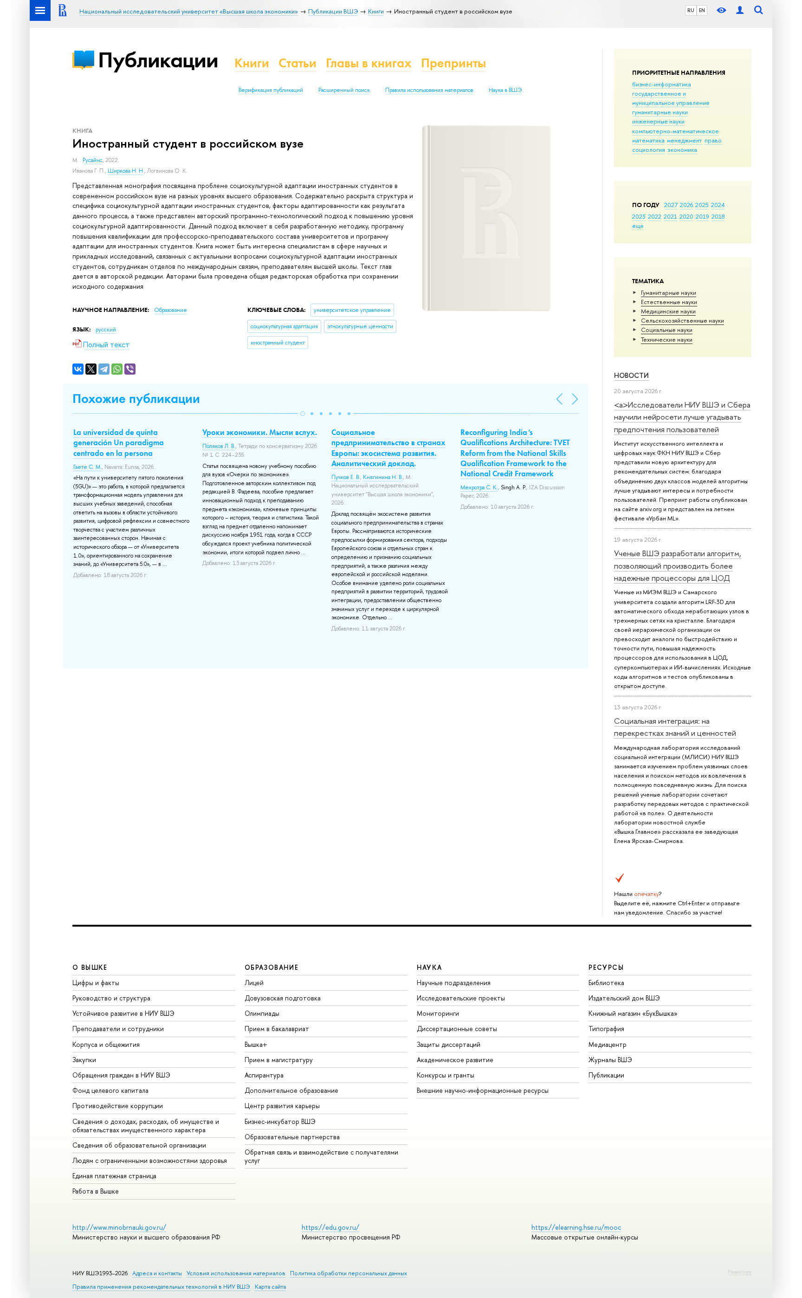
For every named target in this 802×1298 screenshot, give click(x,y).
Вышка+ (256, 1044)
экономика (682, 149)
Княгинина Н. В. (383, 477)
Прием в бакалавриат (277, 1028)
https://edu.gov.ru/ (330, 1227)
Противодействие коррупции (117, 1105)
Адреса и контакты (157, 1273)
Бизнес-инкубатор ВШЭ (280, 1121)
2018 (718, 216)
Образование (170, 310)
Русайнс (93, 160)
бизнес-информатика (661, 84)
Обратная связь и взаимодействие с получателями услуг (321, 1156)
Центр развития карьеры (282, 1105)
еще (638, 225)
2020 (686, 216)
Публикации (158, 59)
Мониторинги (438, 1013)
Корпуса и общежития (106, 1044)
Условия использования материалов (236, 1273)
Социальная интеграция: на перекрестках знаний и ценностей (675, 726)
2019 (702, 216)
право (713, 140)
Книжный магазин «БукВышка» (633, 1013)
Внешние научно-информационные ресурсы (483, 1090)
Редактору (739, 1271)
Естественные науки (669, 302)
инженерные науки (658, 121)
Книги (251, 63)
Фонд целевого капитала (110, 1090)
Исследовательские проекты (461, 997)
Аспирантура (264, 1075)
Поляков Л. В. (218, 446)
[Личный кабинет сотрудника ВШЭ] (740, 10)
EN (702, 10)
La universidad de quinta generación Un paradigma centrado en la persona (118, 442)
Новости (631, 375)
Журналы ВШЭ (610, 1059)
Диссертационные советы (457, 1028)
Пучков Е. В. (345, 477)
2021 (670, 216)
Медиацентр (608, 1044)
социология (648, 149)
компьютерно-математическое (675, 131)
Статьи (297, 63)
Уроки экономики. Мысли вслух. (259, 432)
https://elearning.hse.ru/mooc (576, 1227)
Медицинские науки (668, 311)
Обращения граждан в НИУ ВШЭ (121, 1075)
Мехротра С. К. (479, 487)
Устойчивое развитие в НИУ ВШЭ (123, 1013)
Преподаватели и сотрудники (118, 1028)
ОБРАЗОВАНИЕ (271, 967)
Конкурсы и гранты (445, 1075)
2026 (686, 205)
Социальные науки (666, 329)
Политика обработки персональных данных (348, 1273)
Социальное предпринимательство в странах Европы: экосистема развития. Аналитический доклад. (388, 447)
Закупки (84, 1059)
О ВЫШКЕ (90, 967)
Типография (606, 1028)
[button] (302, 413)
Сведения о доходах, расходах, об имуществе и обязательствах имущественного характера (145, 1125)
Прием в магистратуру (279, 1059)
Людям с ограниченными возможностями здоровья (149, 1160)
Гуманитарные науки (668, 292)
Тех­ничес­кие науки (666, 339)
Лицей (254, 982)
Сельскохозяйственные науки (682, 320)
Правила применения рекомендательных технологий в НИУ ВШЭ (161, 1287)
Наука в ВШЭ (505, 90)
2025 (702, 205)
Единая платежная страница (114, 1175)
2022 (654, 216)
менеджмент (684, 140)
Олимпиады (262, 1013)
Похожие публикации (136, 398)
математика (648, 140)
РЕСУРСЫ (606, 967)
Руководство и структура (111, 997)
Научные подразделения (454, 982)
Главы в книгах (369, 63)
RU (690, 10)
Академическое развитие (455, 1059)
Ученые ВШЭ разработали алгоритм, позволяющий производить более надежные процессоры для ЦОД (677, 565)
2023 (639, 216)
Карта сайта (270, 1287)
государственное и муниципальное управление (671, 98)
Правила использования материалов (429, 90)
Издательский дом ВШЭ (624, 997)
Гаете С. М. (87, 467)
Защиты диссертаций (448, 1044)
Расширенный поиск (344, 90)
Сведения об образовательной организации (139, 1145)
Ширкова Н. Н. (126, 171)
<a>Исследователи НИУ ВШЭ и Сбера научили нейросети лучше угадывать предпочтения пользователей (682, 417)
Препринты (453, 63)
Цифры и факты (95, 982)
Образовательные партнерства (292, 1136)
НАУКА (429, 967)
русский (106, 329)
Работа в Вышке (95, 1191)
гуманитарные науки (660, 112)
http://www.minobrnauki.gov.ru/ (119, 1227)
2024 (718, 205)
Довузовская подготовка (283, 997)
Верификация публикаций (271, 90)
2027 (671, 205)
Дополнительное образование (291, 1090)
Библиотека (606, 982)
